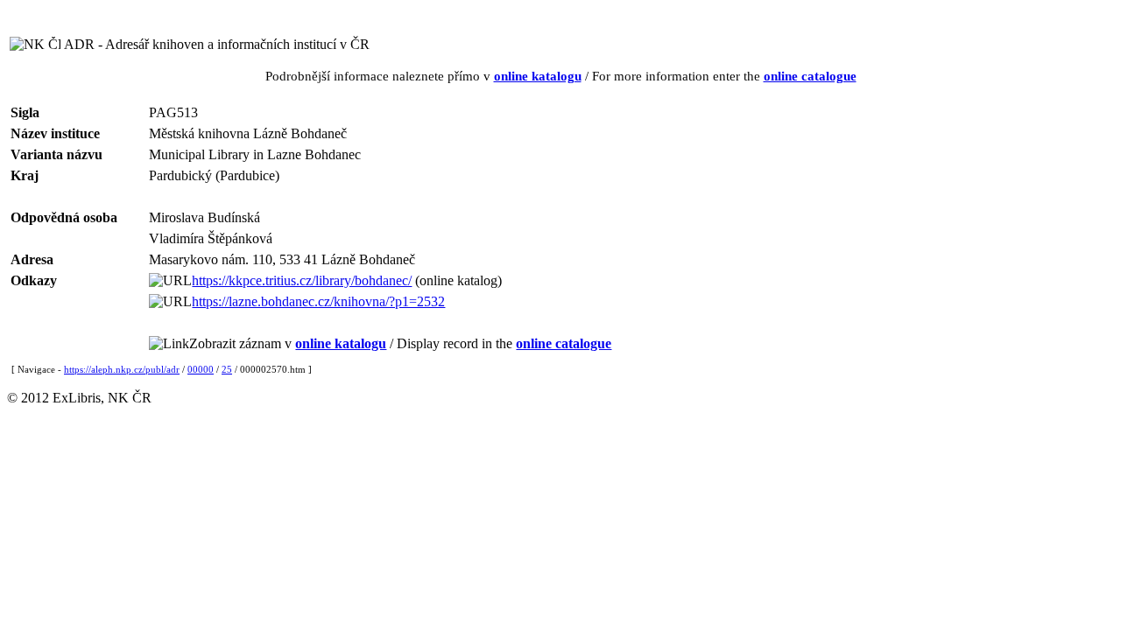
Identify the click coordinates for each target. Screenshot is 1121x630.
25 (227, 369)
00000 (200, 369)
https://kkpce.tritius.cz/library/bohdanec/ (302, 280)
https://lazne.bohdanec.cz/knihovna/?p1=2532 (318, 301)
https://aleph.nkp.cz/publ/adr (122, 369)
